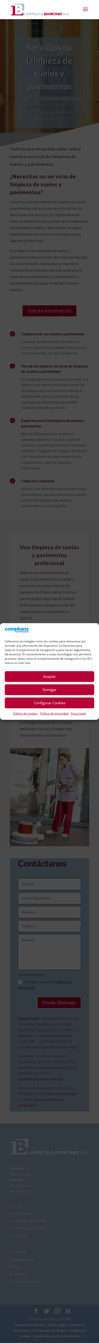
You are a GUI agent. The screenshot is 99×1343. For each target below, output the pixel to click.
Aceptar (49, 676)
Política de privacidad (54, 713)
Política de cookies (25, 713)
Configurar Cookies (49, 702)
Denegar (49, 689)
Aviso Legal (78, 713)
